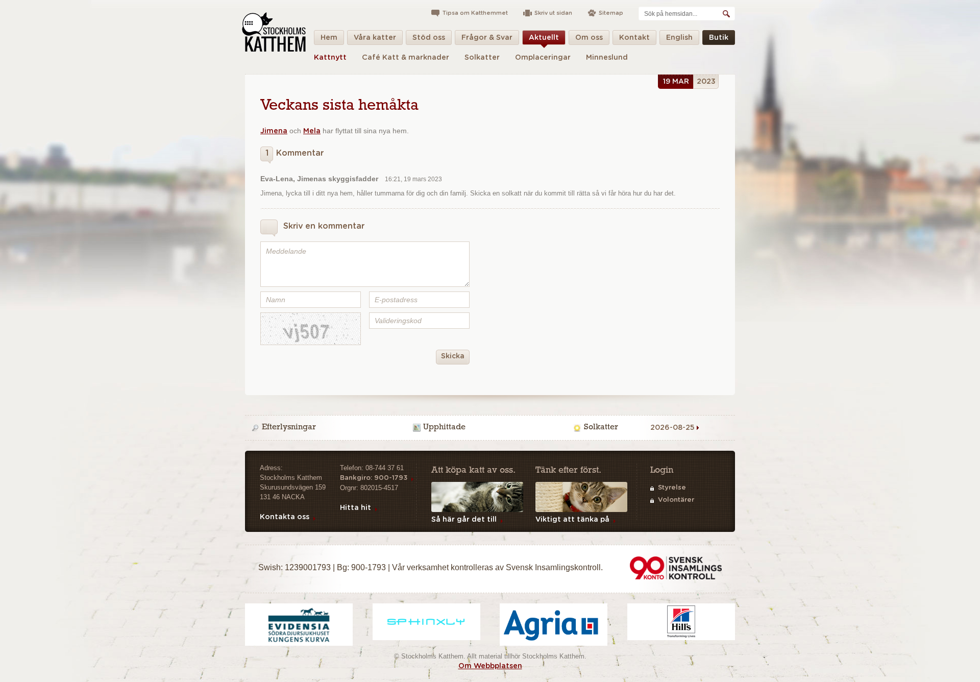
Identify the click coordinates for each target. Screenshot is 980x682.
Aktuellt (544, 37)
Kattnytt (330, 57)
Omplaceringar (543, 57)
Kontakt (634, 37)
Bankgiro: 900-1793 (373, 478)
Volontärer (676, 500)
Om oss (589, 37)
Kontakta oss (284, 517)
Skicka (452, 356)
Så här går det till (464, 519)
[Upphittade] (491, 427)
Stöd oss (428, 37)
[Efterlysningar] (330, 427)
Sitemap (611, 13)
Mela (312, 131)
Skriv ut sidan (553, 13)
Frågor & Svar (486, 37)
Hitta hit (355, 508)
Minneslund (607, 57)
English (679, 37)
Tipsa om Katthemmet (475, 13)
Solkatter (482, 57)
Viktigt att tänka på (572, 519)
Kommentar (294, 153)
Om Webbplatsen (490, 666)
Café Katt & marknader (405, 57)
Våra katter (375, 37)
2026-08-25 (672, 427)
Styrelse (672, 487)
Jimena (273, 131)
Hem (329, 37)
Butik (718, 37)
